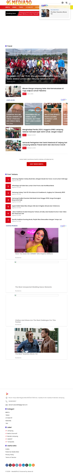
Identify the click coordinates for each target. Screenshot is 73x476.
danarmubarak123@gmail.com (18, 405)
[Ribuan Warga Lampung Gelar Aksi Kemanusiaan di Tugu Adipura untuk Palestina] (13, 91)
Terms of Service (11, 457)
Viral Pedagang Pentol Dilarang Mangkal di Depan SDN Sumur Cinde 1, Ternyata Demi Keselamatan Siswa (21, 13)
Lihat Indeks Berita (36, 164)
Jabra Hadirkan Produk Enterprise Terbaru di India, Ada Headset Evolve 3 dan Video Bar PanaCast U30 (39, 212)
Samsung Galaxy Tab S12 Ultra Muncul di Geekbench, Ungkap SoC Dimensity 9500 (38, 192)
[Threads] (26, 465)
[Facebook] (7, 465)
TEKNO (8, 415)
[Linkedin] (23, 465)
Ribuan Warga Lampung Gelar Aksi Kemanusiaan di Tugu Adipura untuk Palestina (42, 89)
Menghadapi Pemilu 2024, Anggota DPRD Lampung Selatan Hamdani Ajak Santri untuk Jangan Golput (42, 130)
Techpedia (10, 442)
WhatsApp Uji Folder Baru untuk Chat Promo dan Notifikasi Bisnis (33, 185)
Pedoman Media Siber (12, 452)
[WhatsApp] (30, 465)
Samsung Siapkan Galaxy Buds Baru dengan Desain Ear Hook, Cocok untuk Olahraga (39, 179)
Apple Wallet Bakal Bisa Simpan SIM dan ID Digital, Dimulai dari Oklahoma (36, 206)
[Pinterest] (13, 465)
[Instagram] (20, 465)
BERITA (9, 73)
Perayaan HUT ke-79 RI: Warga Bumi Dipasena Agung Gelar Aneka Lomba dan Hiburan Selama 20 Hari (33, 77)
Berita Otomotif (12, 433)
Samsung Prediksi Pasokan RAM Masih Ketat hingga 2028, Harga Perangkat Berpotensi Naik (36, 199)
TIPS (7, 423)
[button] (62, 3)
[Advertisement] (39, 30)
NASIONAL (8, 421)
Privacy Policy (10, 455)
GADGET (9, 439)
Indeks (7, 449)
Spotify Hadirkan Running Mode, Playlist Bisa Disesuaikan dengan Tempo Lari (37, 219)
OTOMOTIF (9, 418)
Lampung (10, 431)
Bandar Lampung (12, 436)
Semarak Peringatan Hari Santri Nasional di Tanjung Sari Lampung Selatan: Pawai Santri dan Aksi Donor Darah (44, 143)
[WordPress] (16, 465)
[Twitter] (10, 465)
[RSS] (33, 465)
